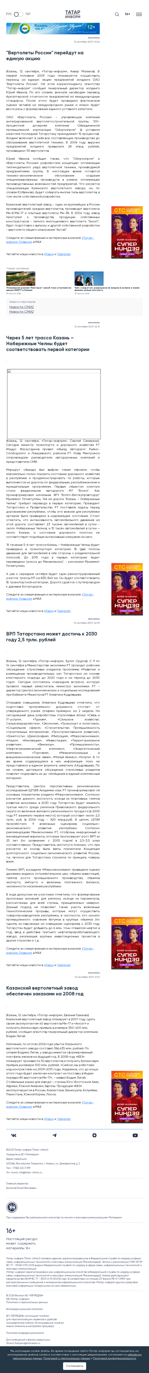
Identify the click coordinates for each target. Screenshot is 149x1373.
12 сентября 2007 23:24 (87, 42)
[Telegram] (54, 1135)
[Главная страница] (72, 14)
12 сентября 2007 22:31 (87, 327)
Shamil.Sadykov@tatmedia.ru (23, 1343)
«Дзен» (49, 254)
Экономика (94, 38)
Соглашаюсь (74, 1366)
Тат (28, 14)
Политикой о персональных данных (66, 1358)
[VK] (13, 1135)
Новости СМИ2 (21, 307)
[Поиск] (117, 14)
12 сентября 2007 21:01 (87, 977)
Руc (9, 14)
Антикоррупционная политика (24, 1309)
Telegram (64, 254)
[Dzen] (94, 1135)
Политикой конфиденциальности (114, 1358)
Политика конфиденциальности (25, 1333)
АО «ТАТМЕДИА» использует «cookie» (27, 1316)
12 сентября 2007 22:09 (87, 623)
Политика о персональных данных (27, 1302)
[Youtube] (135, 1135)
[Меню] (139, 14)
